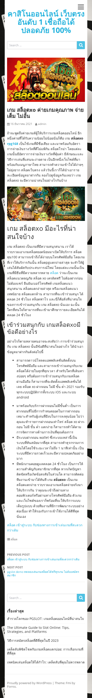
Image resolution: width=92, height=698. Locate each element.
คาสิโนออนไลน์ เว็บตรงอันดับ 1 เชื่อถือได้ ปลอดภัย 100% (46, 21)
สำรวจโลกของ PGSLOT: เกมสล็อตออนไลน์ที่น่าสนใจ (45, 618)
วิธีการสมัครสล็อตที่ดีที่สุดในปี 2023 (33, 640)
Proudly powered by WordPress (29, 683)
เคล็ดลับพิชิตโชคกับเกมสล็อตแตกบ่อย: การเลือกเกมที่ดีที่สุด (45, 651)
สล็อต (54, 273)
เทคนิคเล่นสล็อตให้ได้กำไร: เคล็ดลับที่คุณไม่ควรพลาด (46, 662)
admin (42, 124)
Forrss (11, 686)
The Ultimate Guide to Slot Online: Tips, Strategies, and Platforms (38, 629)
